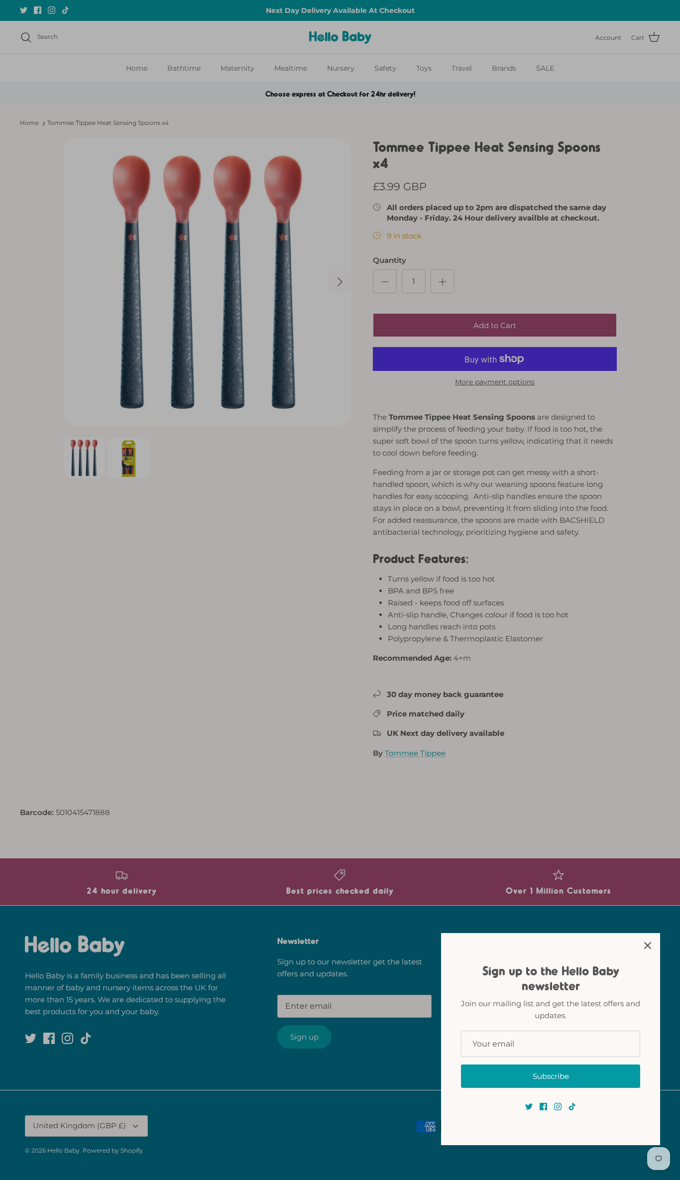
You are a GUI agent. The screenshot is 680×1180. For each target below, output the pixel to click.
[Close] (648, 945)
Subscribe (551, 1076)
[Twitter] (529, 1106)
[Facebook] (543, 1106)
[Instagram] (558, 1106)
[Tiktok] (572, 1106)
